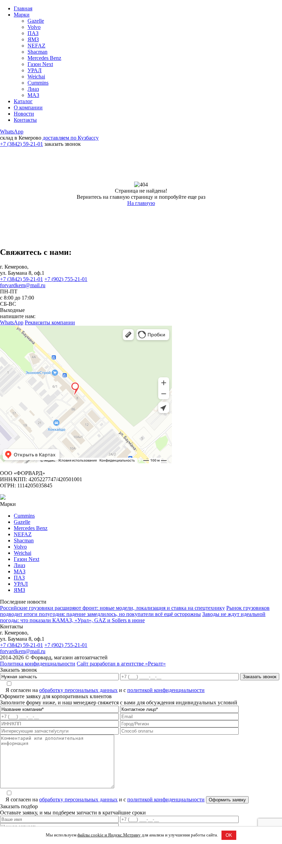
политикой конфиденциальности (166, 690)
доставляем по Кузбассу (71, 138)
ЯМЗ (33, 39)
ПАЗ (33, 33)
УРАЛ (35, 70)
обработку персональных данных (78, 690)
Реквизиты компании (50, 322)
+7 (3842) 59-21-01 (21, 144)
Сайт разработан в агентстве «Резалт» (121, 664)
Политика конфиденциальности (37, 664)
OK (229, 835)
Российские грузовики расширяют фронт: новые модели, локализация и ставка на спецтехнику (112, 608)
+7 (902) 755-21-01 (65, 279)
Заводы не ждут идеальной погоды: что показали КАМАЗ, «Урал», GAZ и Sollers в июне (132, 617)
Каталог (23, 101)
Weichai (36, 76)
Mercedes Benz (44, 58)
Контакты (25, 120)
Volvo (34, 27)
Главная (23, 8)
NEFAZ (36, 45)
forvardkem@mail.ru (22, 285)
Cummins (38, 83)
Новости (24, 114)
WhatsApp (11, 131)
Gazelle (36, 21)
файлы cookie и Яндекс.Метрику (109, 834)
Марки (22, 15)
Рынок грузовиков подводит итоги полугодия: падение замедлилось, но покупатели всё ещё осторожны (135, 611)
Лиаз (33, 89)
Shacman (37, 52)
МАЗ (33, 95)
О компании (28, 107)
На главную (141, 203)
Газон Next (40, 64)
